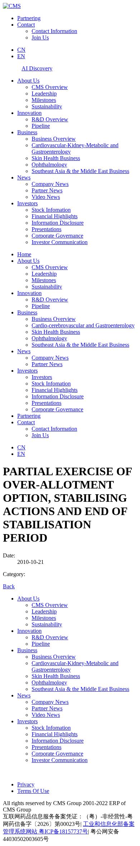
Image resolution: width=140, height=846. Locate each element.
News (24, 177)
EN (21, 56)
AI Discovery (37, 68)
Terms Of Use (33, 791)
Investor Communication (60, 242)
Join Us (40, 37)
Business (27, 132)
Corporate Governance (57, 236)
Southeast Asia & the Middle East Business (80, 171)
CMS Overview (50, 87)
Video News (46, 197)
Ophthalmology (49, 165)
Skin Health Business (56, 158)
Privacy (25, 784)
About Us (28, 81)
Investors (27, 203)
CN (21, 50)
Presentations (46, 229)
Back (9, 586)
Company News (50, 184)
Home (24, 254)
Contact (26, 25)
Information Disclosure (58, 223)
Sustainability (47, 106)
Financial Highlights (55, 216)
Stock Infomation (51, 210)
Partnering (29, 18)
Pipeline (41, 126)
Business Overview (54, 139)
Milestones (44, 100)
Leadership (44, 93)
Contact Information (54, 31)
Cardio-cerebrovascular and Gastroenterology (83, 325)
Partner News (47, 190)
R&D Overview (50, 119)
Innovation (29, 113)
